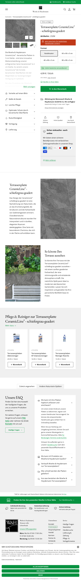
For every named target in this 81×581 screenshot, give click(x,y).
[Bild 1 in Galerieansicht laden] (8, 45)
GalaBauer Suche (70, 2)
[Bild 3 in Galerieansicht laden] (24, 45)
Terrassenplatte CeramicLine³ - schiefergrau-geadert (29, 17)
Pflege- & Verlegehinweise (69, 539)
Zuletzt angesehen (26, 386)
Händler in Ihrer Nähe (51, 82)
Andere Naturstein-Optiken (50, 386)
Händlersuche (56, 2)
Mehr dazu (9, 325)
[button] (6, 9)
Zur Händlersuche (65, 500)
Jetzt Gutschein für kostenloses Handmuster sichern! (56, 42)
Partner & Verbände (51, 539)
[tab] (27, 386)
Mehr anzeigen (29, 86)
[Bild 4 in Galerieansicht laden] (31, 45)
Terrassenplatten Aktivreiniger (14, 354)
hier (65, 494)
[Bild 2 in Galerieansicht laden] (16, 45)
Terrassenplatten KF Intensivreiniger (39, 354)
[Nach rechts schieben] (31, 37)
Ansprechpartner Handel (54, 531)
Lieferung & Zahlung (67, 534)
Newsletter (67, 527)
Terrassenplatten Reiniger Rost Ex (62, 354)
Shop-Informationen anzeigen (54, 108)
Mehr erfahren (50, 160)
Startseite (8, 17)
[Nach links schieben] (26, 37)
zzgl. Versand (52, 78)
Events (50, 544)
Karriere (51, 535)
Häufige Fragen (14, 430)
